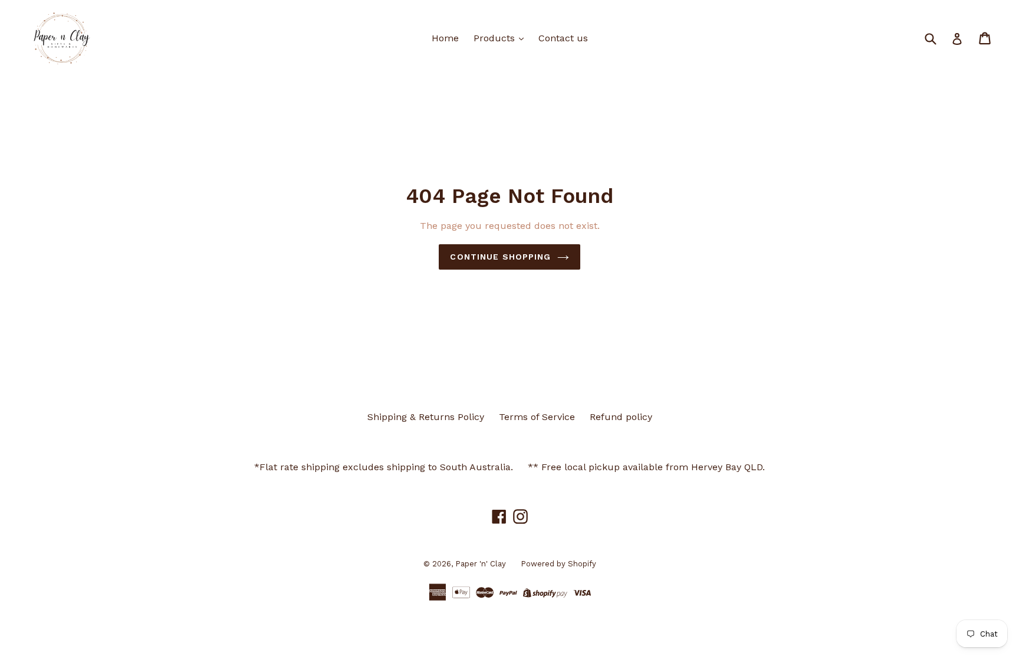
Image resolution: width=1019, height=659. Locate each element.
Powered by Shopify (558, 563)
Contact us (563, 38)
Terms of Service (537, 416)
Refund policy (621, 416)
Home (445, 38)
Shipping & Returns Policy (425, 416)
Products (496, 38)
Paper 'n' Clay (480, 563)
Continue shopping (500, 256)
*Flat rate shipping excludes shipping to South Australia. (383, 467)
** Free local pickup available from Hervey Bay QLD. (646, 467)
